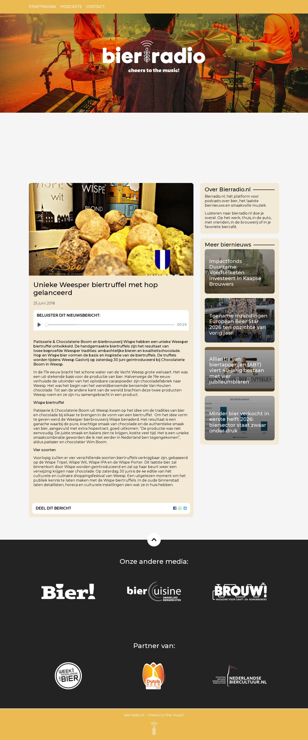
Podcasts (71, 7)
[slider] (110, 324)
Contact (95, 7)
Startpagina (42, 7)
